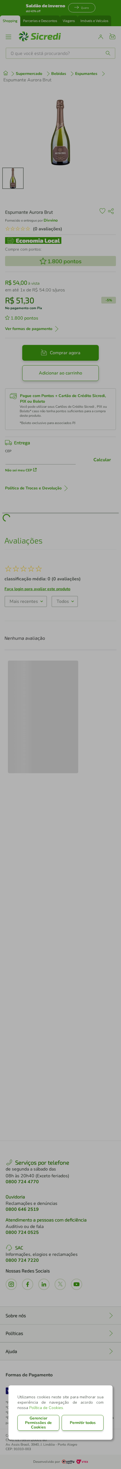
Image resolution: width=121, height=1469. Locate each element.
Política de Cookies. (46, 1407)
